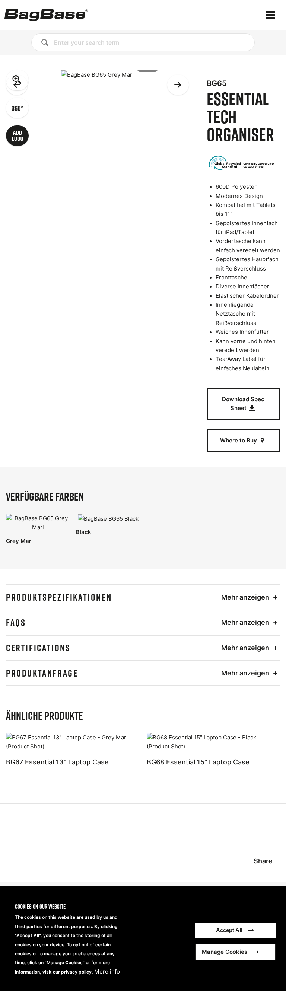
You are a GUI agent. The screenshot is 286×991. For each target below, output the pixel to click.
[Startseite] (46, 15)
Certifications (38, 648)
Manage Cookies (224, 951)
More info (107, 971)
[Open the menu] (270, 15)
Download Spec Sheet (243, 404)
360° (17, 107)
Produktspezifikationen (59, 597)
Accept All (229, 930)
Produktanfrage (42, 673)
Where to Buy (239, 440)
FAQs (16, 622)
